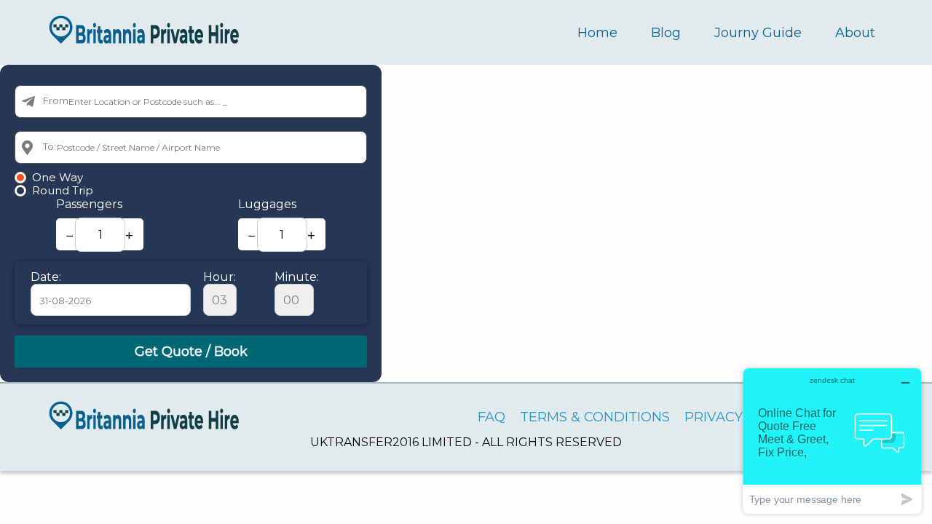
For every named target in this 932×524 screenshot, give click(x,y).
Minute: (297, 277)
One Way (57, 177)
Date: (46, 277)
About (855, 33)
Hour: (219, 277)
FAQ (491, 417)
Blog (666, 33)
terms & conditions (595, 417)
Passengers (89, 204)
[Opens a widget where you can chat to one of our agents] (832, 440)
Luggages (267, 204)
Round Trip (62, 190)
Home (597, 33)
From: (57, 100)
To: (49, 146)
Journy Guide (758, 33)
